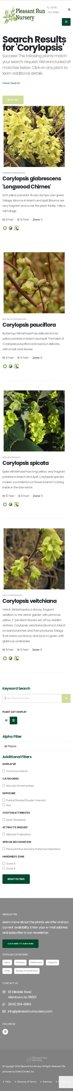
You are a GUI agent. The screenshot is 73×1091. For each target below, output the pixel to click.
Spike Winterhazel (11, 457)
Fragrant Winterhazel (13, 173)
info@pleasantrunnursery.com (30, 1011)
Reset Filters (16, 879)
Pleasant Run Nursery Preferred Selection (32, 849)
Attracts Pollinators (18, 834)
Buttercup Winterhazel (14, 319)
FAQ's (8, 1081)
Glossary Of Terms (26, 1081)
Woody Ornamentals (19, 786)
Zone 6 (10, 868)
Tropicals (52, 962)
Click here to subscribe (20, 943)
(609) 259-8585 (53, 10)
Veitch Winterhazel (12, 595)
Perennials (36, 962)
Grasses (20, 962)
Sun (8, 805)
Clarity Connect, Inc (24, 1071)
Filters (14, 99)
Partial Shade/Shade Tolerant (25, 800)
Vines (7, 970)
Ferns (7, 962)
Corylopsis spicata (25, 463)
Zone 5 (10, 864)
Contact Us (64, 1081)
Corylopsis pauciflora (29, 324)
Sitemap (47, 1081)
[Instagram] (5, 1032)
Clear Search (11, 83)
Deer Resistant (15, 820)
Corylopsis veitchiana (29, 601)
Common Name (16, 771)
